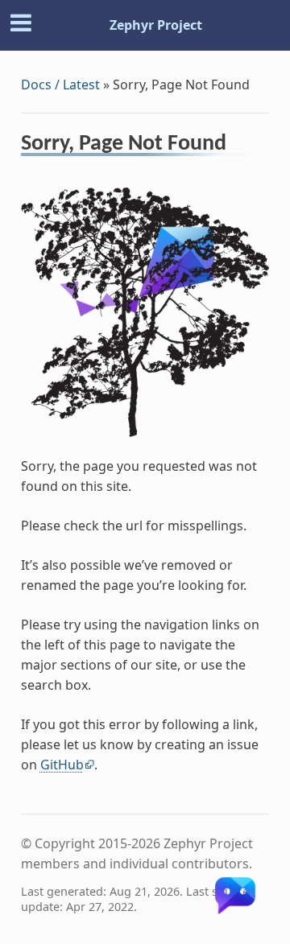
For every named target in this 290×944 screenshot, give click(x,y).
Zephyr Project (156, 25)
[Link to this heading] (237, 145)
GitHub (62, 764)
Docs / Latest (60, 84)
